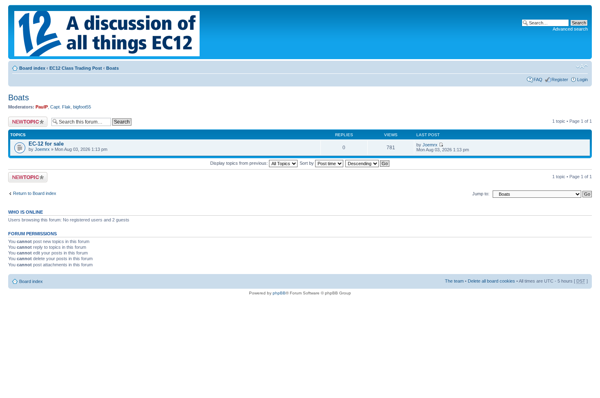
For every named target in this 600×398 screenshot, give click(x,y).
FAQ (537, 79)
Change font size (582, 66)
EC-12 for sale (46, 144)
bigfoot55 (82, 106)
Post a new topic (24, 119)
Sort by (307, 163)
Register (559, 79)
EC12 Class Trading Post (75, 68)
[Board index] (107, 32)
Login (582, 79)
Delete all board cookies (491, 281)
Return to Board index (34, 193)
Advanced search (570, 29)
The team (454, 281)
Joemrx (42, 149)
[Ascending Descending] (367, 163)
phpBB (279, 293)
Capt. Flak (60, 106)
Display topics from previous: (239, 163)
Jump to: (480, 193)
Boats (112, 68)
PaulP (42, 106)
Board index (32, 68)
